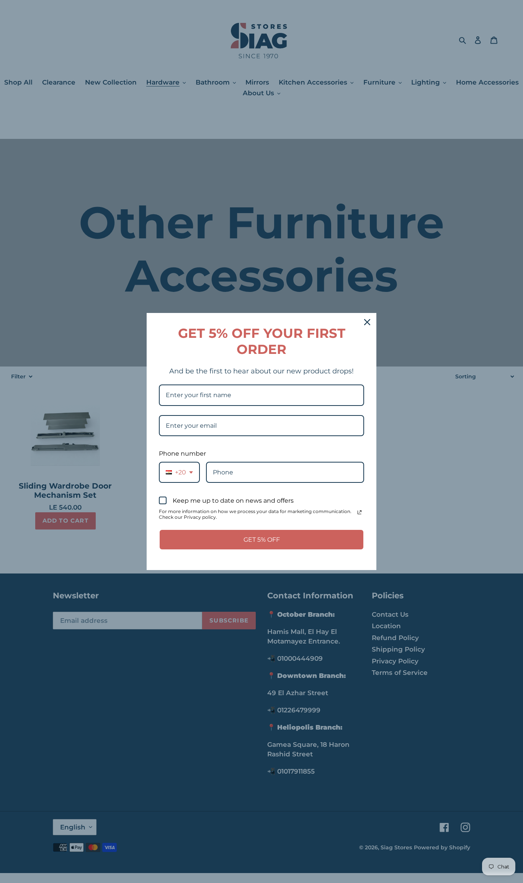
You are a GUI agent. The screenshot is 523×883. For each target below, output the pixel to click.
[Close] (367, 322)
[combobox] (179, 472)
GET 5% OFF (262, 539)
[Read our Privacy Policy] (359, 512)
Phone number (182, 453)
